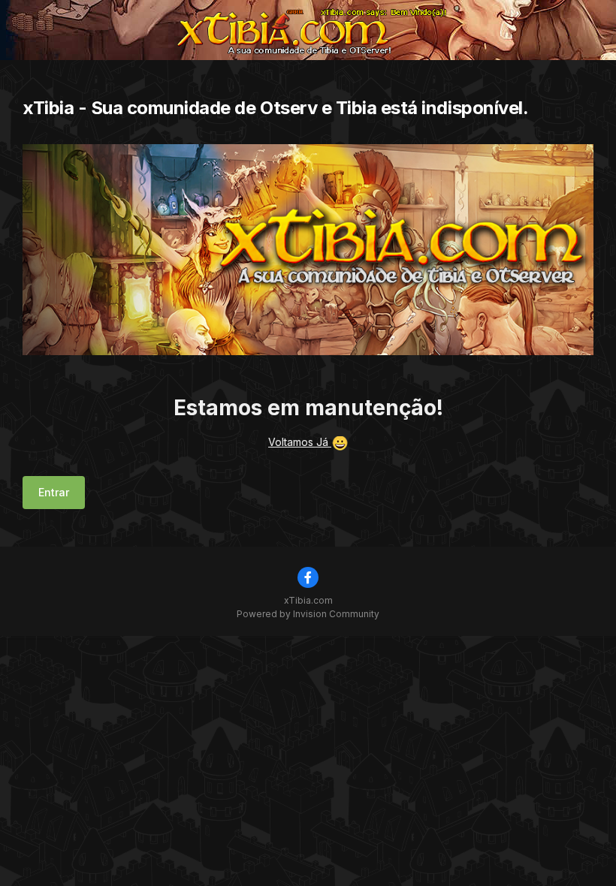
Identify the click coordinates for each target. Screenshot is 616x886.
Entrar (53, 492)
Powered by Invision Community (308, 613)
